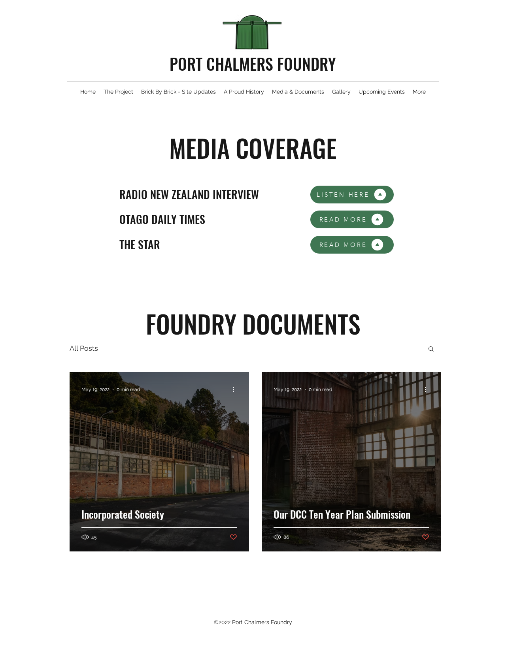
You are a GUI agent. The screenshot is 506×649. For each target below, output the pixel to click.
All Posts (84, 348)
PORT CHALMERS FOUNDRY (253, 63)
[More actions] (236, 389)
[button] (431, 349)
